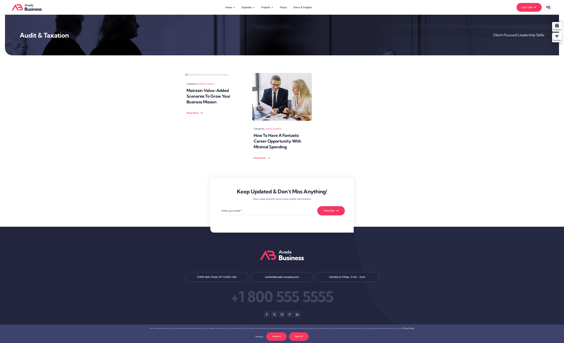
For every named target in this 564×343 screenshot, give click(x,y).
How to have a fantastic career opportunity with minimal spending (277, 141)
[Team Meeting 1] (282, 74)
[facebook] (267, 314)
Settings (259, 336)
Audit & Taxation (206, 83)
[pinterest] (290, 314)
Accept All (276, 336)
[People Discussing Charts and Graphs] (207, 74)
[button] (194, 113)
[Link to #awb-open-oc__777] (548, 7)
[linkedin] (297, 314)
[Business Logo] (27, 5)
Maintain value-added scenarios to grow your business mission (209, 96)
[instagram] (282, 314)
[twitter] (274, 314)
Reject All (299, 336)
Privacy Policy (408, 328)
